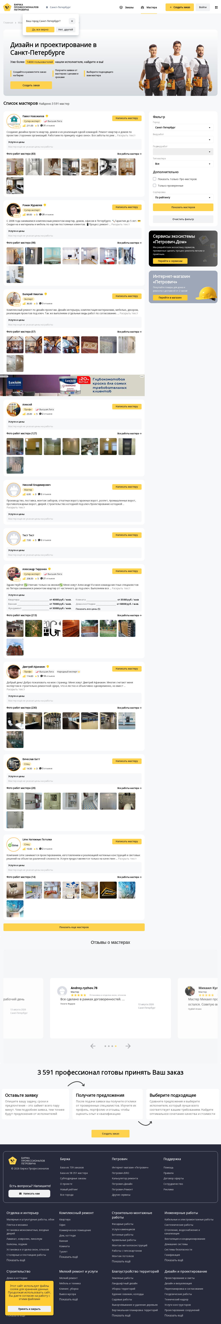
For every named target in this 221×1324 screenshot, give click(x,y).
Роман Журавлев (32, 205)
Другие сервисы (121, 1194)
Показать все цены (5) (88, 608)
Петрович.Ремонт (122, 1189)
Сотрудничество (173, 1183)
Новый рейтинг (69, 1189)
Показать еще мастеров (74, 927)
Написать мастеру (127, 118)
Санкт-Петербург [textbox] (165, 127)
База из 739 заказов (72, 1167)
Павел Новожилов (33, 116)
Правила (169, 1173)
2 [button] (108, 1046)
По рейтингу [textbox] (162, 197)
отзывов (49, 125)
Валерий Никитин (32, 294)
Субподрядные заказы (73, 1178)
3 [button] (112, 1046)
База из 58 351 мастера (74, 1173)
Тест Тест (28, 535)
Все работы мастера (128, 153)
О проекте (66, 1183)
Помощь (169, 1167)
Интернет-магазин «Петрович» (130, 1167)
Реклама (169, 1189)
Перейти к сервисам (170, 261)
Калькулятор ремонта (125, 1178)
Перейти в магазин (170, 297)
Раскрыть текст (126, 135)
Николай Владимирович (36, 484)
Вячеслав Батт (31, 759)
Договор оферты (174, 1178)
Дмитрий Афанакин (33, 666)
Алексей (27, 404)
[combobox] (183, 127)
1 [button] (105, 1046)
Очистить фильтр (183, 219)
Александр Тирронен (34, 569)
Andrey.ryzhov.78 (84, 988)
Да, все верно (40, 29)
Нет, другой (65, 29)
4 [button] (115, 1046)
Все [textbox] (157, 163)
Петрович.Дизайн (122, 1183)
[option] (110, 1008)
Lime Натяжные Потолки (37, 839)
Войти (202, 7)
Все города (66, 1194)
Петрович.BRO (120, 1173)
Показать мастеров (183, 207)
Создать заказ (31, 85)
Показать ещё (16, 1260)
